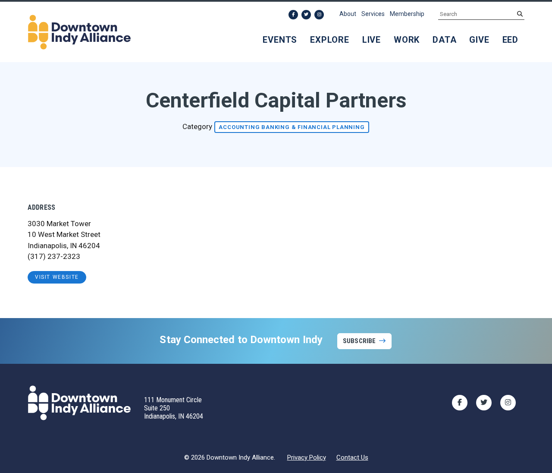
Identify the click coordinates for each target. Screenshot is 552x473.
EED (510, 40)
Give (479, 40)
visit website (57, 277)
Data (444, 40)
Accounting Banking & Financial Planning (291, 127)
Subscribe (359, 341)
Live (371, 40)
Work (407, 40)
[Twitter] (306, 14)
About (347, 13)
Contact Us (352, 457)
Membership (407, 13)
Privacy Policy (306, 457)
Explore (329, 40)
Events (280, 40)
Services (373, 13)
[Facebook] (293, 14)
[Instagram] (319, 14)
